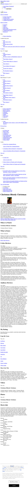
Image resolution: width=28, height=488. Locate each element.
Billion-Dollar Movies (7, 190)
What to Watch (7, 36)
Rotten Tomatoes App (7, 191)
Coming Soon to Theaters (8, 19)
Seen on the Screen (7, 189)
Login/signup (8, 8)
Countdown (5, 134)
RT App (2, 126)
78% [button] (1, 207)
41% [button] (14, 207)
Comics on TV (6, 132)
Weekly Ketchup (6, 138)
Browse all (5, 31)
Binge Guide (5, 131)
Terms (5, 467)
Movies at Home (4, 22)
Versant (12, 466)
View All (2, 75)
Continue (14, 485)
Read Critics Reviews (5, 240)
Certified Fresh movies (7, 30)
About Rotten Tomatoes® (8, 6)
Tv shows (3, 48)
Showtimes (6, 184)
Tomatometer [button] (5, 207)
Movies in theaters (4, 14)
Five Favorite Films (7, 135)
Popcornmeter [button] (18, 207)
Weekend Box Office (7, 137)
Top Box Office (6, 18)
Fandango (5, 24)
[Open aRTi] (2, 2)
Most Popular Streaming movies (9, 29)
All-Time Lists (6, 130)
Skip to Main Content (5, 1)
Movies (5, 12)
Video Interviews (6, 136)
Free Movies (5, 187)
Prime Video (5, 28)
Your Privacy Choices (14, 481)
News (5, 126)
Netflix (4, 25)
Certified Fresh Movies (8, 20)
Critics (4, 7)
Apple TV (5, 27)
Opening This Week (7, 16)
